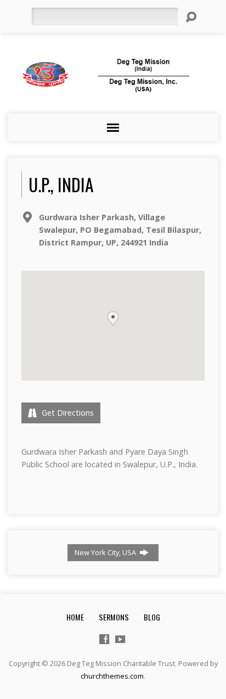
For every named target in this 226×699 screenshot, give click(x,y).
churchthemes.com (112, 676)
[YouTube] (120, 639)
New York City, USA (106, 552)
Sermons (114, 617)
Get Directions (66, 412)
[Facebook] (104, 639)
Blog (152, 617)
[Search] (190, 17)
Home (75, 617)
